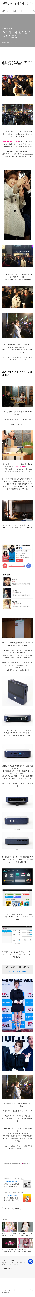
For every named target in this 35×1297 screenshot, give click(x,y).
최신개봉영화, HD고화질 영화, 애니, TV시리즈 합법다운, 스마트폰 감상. (11, 1199)
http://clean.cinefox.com (12, 1192)
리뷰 (21, 11)
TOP (31, 1290)
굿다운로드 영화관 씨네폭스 (11, 1195)
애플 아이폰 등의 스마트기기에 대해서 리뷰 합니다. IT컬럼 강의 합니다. (13, 1264)
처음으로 (5, 11)
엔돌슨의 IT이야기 (13, 3)
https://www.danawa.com (12, 1178)
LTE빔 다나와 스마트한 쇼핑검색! (11, 1181)
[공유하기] (8, 1208)
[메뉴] (31, 3)
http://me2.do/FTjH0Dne (18, 972)
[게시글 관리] (10, 1208)
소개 (14, 11)
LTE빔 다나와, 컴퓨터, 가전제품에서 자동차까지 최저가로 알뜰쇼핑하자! (11, 1185)
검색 (26, 3)
